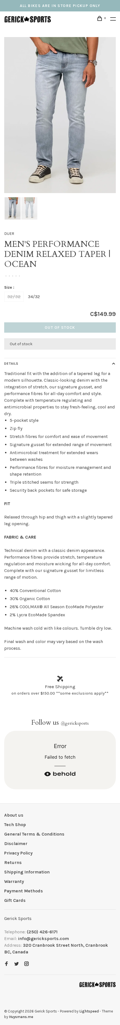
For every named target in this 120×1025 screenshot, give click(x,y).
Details (11, 364)
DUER (9, 233)
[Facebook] (6, 964)
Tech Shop (15, 824)
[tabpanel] (60, 115)
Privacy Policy (18, 853)
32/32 (14, 296)
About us (13, 815)
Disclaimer (15, 843)
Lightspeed (89, 1011)
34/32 (34, 296)
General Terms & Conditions (34, 834)
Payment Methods (23, 890)
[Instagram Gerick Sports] (26, 964)
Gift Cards (15, 900)
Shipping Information (27, 872)
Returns (13, 862)
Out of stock (60, 327)
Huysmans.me (21, 1017)
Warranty (14, 881)
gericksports (75, 723)
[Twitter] (16, 964)
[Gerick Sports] (97, 984)
